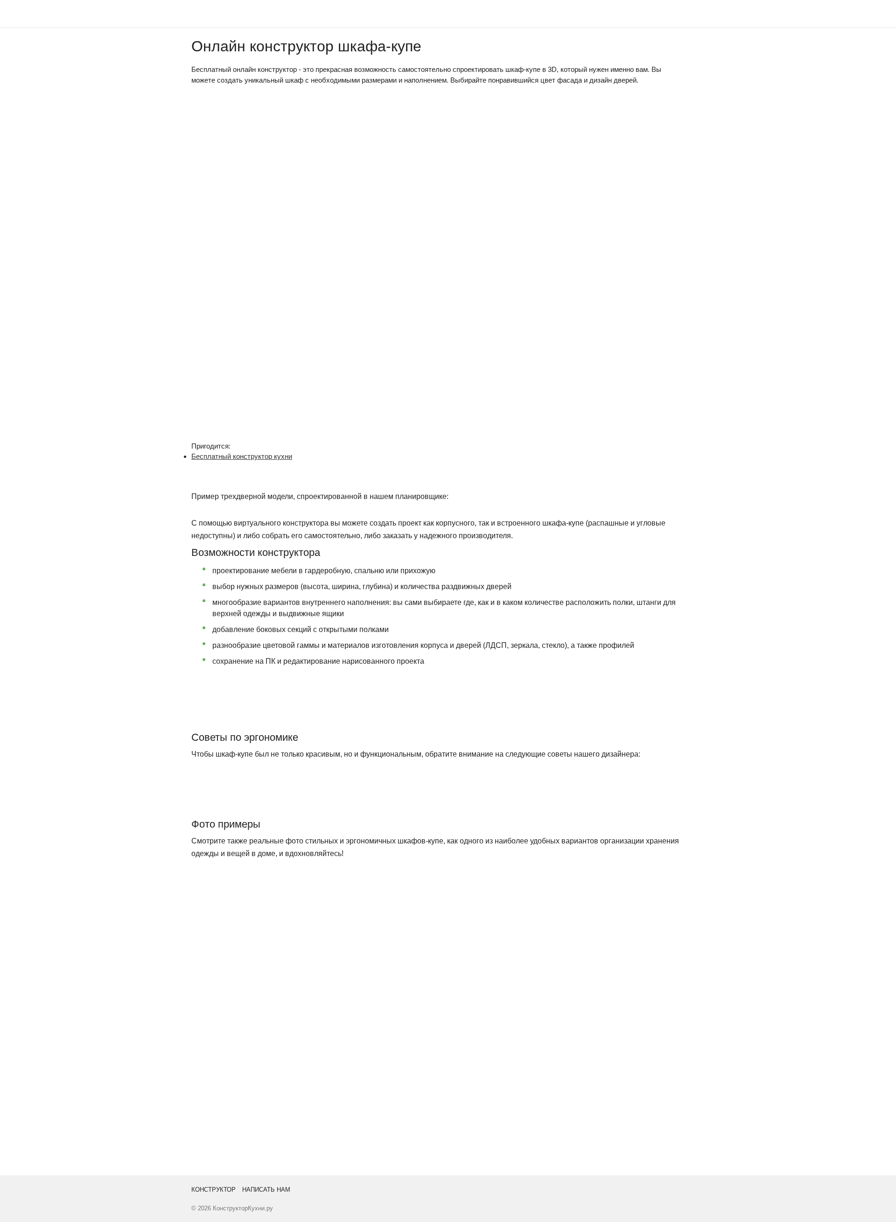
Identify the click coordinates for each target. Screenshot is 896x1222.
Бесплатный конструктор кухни (241, 456)
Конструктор (213, 1189)
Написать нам (266, 1189)
